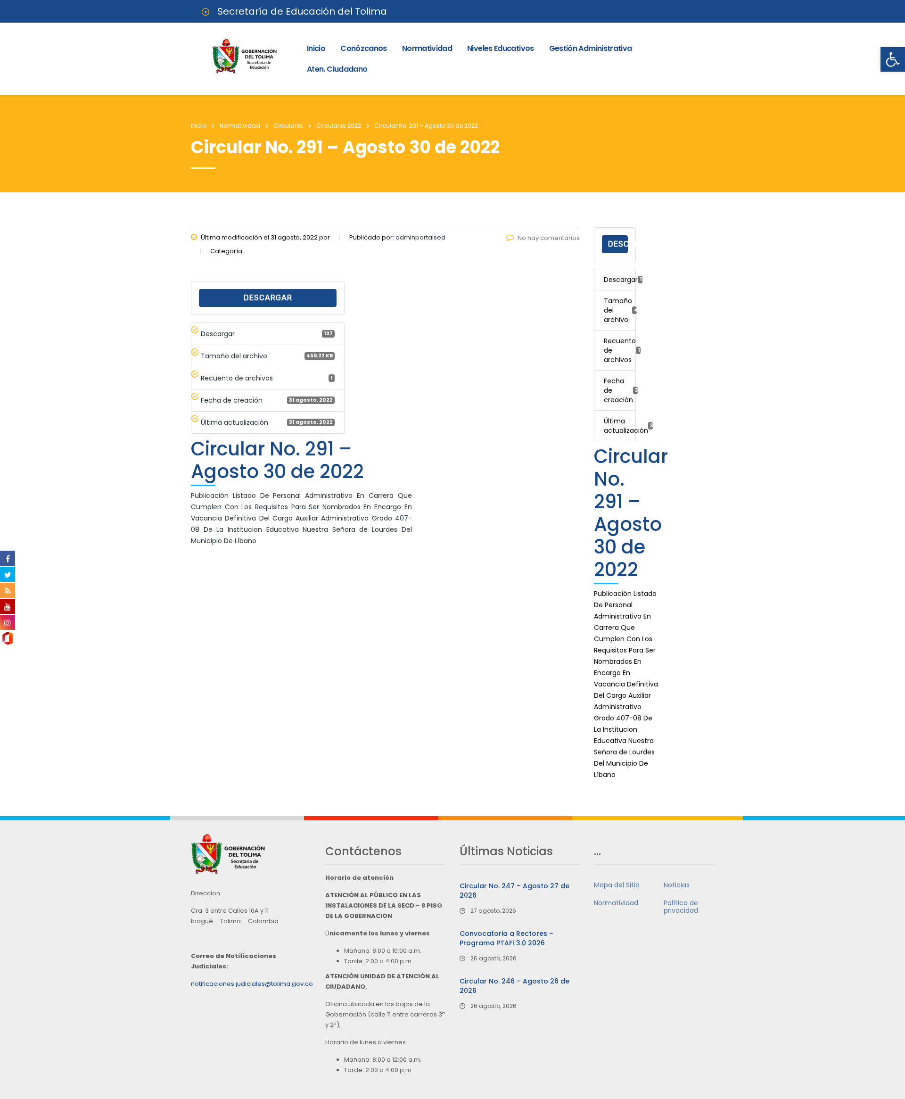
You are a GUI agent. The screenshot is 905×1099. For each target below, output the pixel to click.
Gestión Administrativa (590, 48)
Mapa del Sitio (617, 885)
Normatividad (427, 48)
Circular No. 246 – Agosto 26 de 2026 (514, 985)
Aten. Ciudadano (337, 69)
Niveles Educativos (500, 48)
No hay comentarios (549, 237)
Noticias (677, 885)
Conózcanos (363, 48)
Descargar (268, 297)
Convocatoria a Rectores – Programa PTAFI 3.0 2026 (506, 938)
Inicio (316, 48)
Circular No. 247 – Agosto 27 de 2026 (514, 890)
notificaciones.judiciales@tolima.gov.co (252, 983)
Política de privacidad (681, 906)
